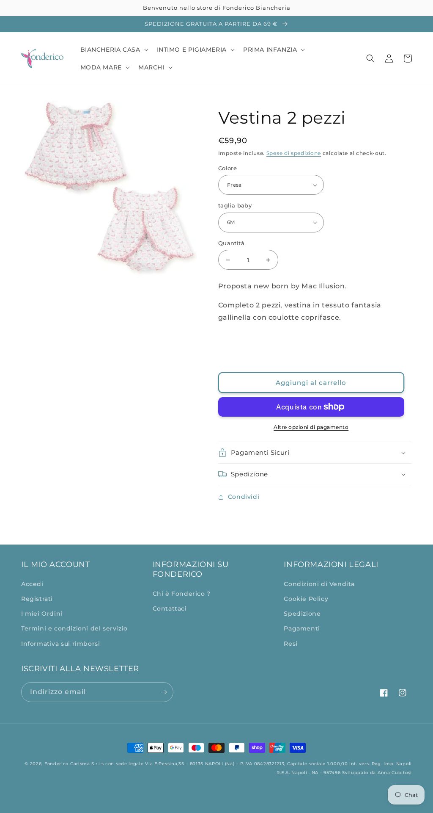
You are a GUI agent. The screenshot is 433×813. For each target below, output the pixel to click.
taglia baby (235, 205)
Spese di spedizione (293, 153)
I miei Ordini (42, 613)
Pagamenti (302, 628)
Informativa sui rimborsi (60, 643)
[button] (113, 49)
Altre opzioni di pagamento (311, 427)
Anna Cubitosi (395, 772)
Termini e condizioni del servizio (74, 628)
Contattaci (170, 608)
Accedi (32, 584)
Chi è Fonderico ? (182, 593)
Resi (290, 643)
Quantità (231, 243)
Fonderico (56, 763)
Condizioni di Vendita (319, 584)
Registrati (37, 599)
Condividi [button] (243, 497)
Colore (227, 168)
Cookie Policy (306, 599)
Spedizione (302, 613)
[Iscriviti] (163, 692)
